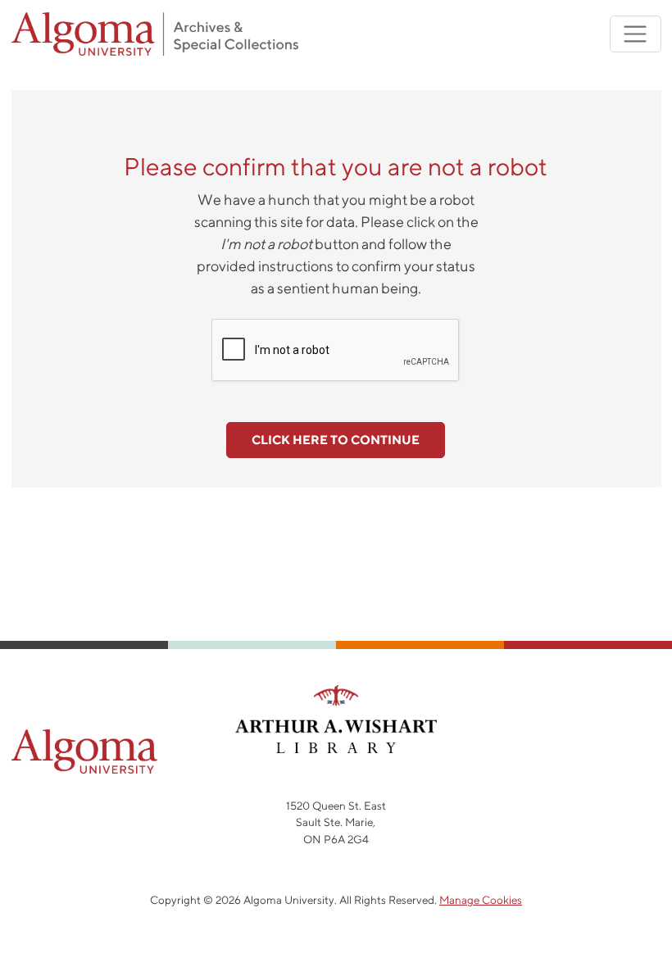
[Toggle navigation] (635, 34)
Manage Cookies (480, 899)
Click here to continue (336, 440)
